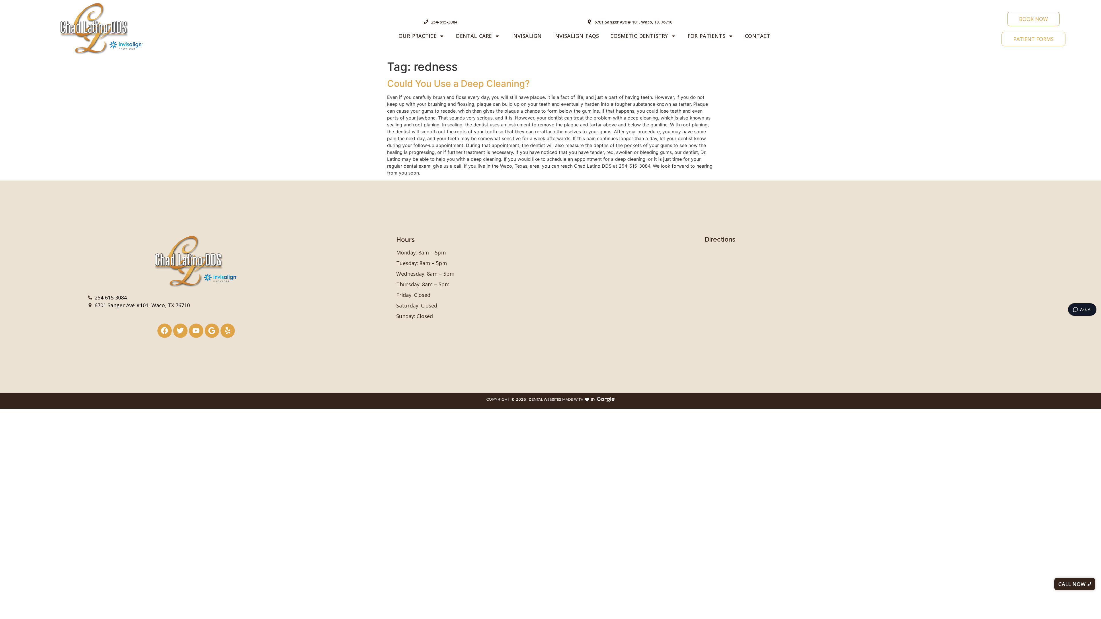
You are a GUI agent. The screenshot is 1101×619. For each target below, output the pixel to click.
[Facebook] (164, 331)
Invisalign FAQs (576, 35)
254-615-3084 (444, 22)
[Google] (212, 331)
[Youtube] (196, 331)
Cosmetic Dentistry (639, 35)
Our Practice (417, 35)
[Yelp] (227, 331)
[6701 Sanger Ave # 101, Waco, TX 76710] (589, 21)
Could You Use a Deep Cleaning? (458, 83)
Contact (757, 35)
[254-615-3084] (426, 21)
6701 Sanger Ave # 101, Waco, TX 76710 (633, 22)
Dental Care (474, 35)
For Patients (706, 35)
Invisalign (526, 35)
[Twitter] (180, 331)
